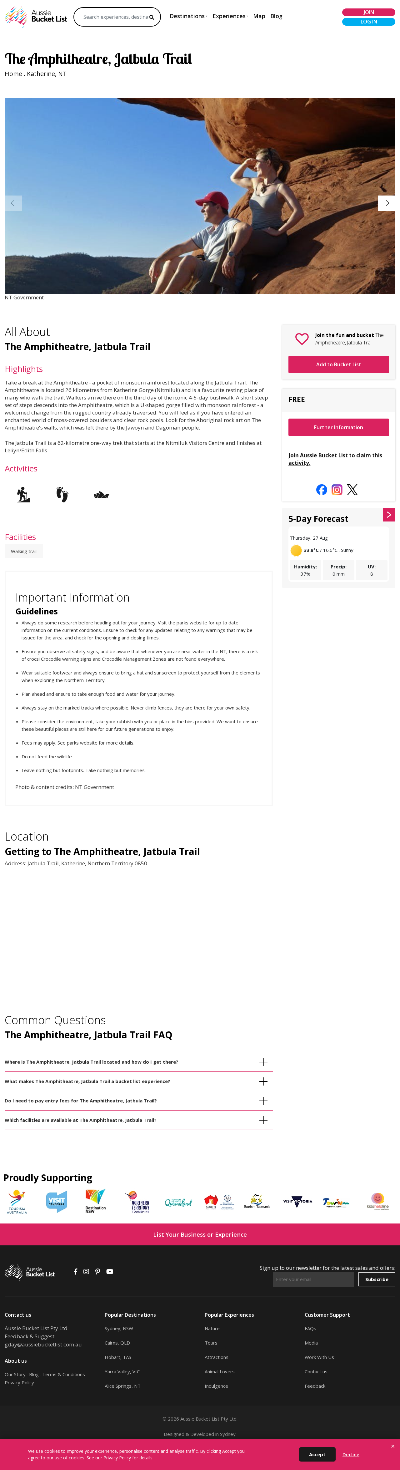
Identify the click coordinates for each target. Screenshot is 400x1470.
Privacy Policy (19, 1382)
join (369, 12)
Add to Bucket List (338, 364)
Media (311, 1343)
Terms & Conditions (63, 1374)
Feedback (315, 1386)
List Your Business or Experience (200, 1234)
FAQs (310, 1328)
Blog (276, 16)
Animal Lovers (220, 1371)
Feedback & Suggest (29, 1336)
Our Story (15, 1374)
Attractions (216, 1357)
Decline (350, 1454)
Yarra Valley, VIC (122, 1371)
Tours (211, 1343)
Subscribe (376, 1279)
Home (13, 73)
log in (369, 21)
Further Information (338, 427)
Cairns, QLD (117, 1343)
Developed (202, 1434)
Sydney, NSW (119, 1328)
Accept (317, 1454)
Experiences (229, 16)
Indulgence (216, 1386)
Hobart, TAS (118, 1357)
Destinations (187, 16)
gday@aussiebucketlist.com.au (43, 1344)
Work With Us (319, 1357)
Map (259, 16)
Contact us (316, 1371)
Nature (212, 1328)
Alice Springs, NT (123, 1386)
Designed (174, 1434)
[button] (387, 203)
